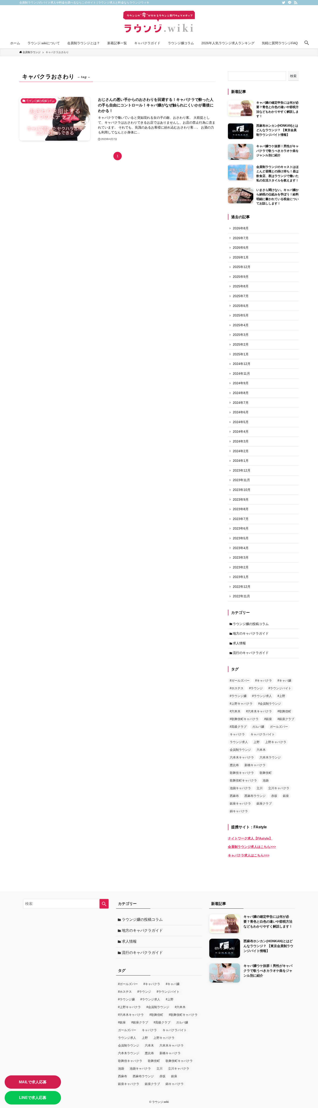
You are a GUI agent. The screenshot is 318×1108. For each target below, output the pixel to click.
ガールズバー (279, 726)
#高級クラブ (238, 726)
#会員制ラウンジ (269, 703)
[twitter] (284, 2)
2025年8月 (241, 286)
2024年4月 (241, 431)
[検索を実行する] (104, 904)
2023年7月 (241, 519)
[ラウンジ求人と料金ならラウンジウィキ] (159, 22)
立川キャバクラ (278, 788)
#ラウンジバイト (279, 688)
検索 (293, 76)
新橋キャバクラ (255, 765)
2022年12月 (241, 586)
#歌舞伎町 (284, 711)
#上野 (281, 696)
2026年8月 (241, 228)
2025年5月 (241, 315)
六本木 (261, 749)
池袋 (266, 780)
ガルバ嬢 (258, 726)
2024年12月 (241, 364)
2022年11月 (241, 596)
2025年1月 (241, 354)
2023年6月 (241, 528)
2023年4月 (241, 548)
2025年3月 (241, 334)
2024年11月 (241, 373)
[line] (290, 2)
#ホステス (237, 688)
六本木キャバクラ (242, 757)
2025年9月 (241, 277)
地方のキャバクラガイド (251, 633)
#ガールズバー (240, 680)
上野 (257, 742)
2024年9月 (241, 383)
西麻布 (234, 796)
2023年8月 (241, 509)
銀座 (286, 796)
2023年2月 (241, 567)
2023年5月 (241, 538)
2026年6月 (241, 247)
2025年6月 (241, 306)
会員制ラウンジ (240, 749)
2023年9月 (241, 499)
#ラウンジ (256, 688)
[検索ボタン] (306, 43)
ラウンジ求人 (239, 742)
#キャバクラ (263, 680)
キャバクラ (237, 734)
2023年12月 (241, 470)
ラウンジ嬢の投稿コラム (251, 624)
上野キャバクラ (275, 742)
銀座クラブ (264, 803)
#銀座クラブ (285, 719)
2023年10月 (241, 490)
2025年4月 (241, 325)
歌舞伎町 (266, 773)
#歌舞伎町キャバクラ (244, 719)
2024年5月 (241, 422)
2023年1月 (241, 577)
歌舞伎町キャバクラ (243, 780)
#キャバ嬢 (284, 680)
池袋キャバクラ (240, 788)
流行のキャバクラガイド (251, 653)
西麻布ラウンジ (255, 796)
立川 (260, 788)
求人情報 (239, 643)
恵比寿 (234, 765)
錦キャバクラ (239, 811)
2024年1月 (241, 460)
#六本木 (235, 711)
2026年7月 (241, 238)
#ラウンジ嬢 (238, 696)
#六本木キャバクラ (259, 711)
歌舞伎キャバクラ (242, 773)
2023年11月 (241, 480)
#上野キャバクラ (241, 703)
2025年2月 (241, 344)
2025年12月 (241, 267)
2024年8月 (241, 393)
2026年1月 (241, 257)
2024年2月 (241, 451)
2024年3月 (241, 441)
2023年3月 (241, 557)
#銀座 (268, 719)
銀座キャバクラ (240, 803)
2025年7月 (241, 296)
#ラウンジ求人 (262, 696)
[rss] (296, 2)
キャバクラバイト (262, 734)
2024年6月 (241, 412)
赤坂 (274, 796)
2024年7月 (241, 402)
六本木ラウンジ (270, 757)
